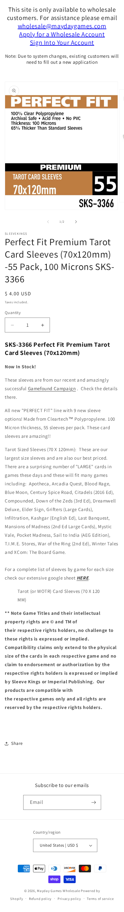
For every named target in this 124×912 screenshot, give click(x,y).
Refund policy (40, 898)
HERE (82, 578)
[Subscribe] (94, 802)
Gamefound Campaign (52, 388)
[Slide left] (48, 222)
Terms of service (100, 898)
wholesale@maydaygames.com (62, 26)
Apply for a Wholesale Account (62, 34)
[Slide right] (76, 222)
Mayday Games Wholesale (58, 891)
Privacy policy (69, 898)
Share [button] (17, 743)
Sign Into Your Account (62, 42)
